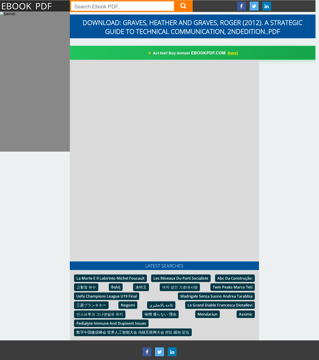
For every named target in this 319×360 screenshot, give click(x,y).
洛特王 (141, 287)
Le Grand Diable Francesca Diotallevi (220, 305)
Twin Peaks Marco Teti (232, 287)
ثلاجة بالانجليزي (161, 305)
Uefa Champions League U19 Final (106, 296)
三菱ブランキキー (91, 305)
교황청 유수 (86, 287)
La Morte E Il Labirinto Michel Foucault (110, 278)
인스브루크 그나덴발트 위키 (99, 314)
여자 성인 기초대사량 (180, 287)
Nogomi (128, 305)
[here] (233, 53)
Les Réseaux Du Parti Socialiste (180, 278)
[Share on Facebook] (241, 6)
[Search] (183, 6)
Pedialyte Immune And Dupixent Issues (111, 323)
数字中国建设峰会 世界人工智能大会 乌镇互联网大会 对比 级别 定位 (132, 332)
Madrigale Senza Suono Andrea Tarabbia (216, 296)
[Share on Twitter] (254, 6)
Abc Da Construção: (234, 278)
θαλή (115, 287)
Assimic (245, 314)
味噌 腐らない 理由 (160, 314)
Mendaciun (207, 314)
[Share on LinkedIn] (266, 6)
